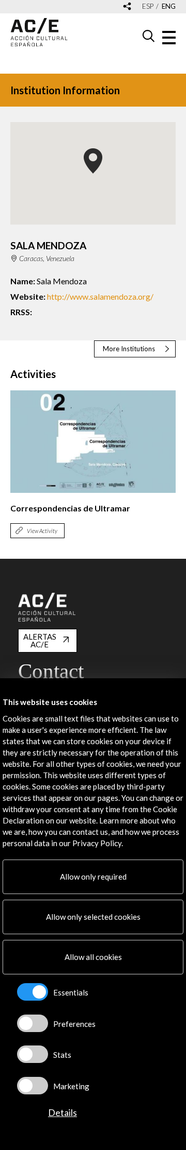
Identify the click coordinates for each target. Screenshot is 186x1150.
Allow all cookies (93, 957)
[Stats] (32, 1054)
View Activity (42, 530)
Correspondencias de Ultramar (70, 508)
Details (62, 1112)
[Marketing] (32, 1085)
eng (169, 6)
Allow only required (93, 876)
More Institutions (129, 349)
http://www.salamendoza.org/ (100, 296)
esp (147, 6)
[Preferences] (32, 1023)
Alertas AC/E (39, 640)
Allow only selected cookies (93, 916)
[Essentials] (32, 992)
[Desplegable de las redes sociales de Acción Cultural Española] (127, 7)
